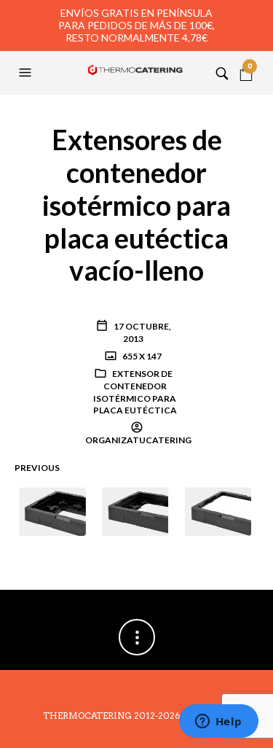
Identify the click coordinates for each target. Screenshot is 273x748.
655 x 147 (141, 356)
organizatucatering (138, 440)
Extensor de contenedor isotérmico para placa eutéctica (135, 392)
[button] (27, 73)
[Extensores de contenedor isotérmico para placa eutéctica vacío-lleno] (136, 511)
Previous (37, 467)
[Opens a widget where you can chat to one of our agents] (218, 722)
